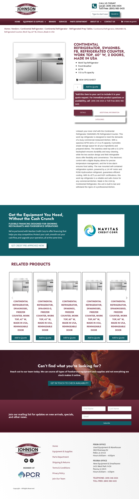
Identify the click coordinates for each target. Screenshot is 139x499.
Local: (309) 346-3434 (110, 6)
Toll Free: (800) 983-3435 (112, 8)
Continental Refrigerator (32, 29)
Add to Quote (92, 87)
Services (63, 21)
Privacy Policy (58, 473)
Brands (52, 21)
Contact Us (109, 21)
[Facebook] (26, 461)
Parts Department (78, 21)
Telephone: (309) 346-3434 (105, 478)
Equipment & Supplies (33, 21)
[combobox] (100, 14)
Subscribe (106, 423)
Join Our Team (58, 479)
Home (17, 21)
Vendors (15, 29)
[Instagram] (32, 461)
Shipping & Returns (61, 462)
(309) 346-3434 (98, 101)
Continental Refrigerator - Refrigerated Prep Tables (68, 29)
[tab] (83, 113)
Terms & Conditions (61, 468)
